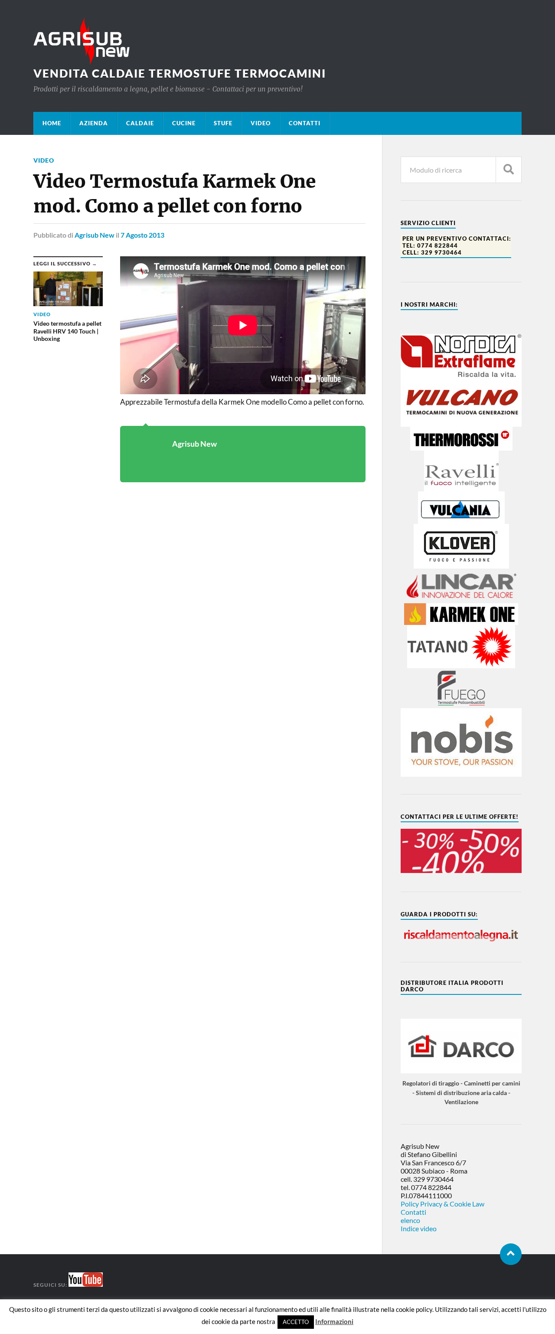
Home (51, 123)
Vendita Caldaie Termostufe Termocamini (179, 73)
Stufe (223, 123)
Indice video (419, 1228)
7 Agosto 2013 (142, 235)
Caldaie (140, 123)
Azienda (93, 123)
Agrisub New (94, 235)
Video (261, 123)
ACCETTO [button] (296, 1321)
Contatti (304, 123)
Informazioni (334, 1321)
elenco (410, 1220)
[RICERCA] (509, 170)
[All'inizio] (511, 1254)
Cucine (184, 123)
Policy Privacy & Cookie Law (442, 1204)
